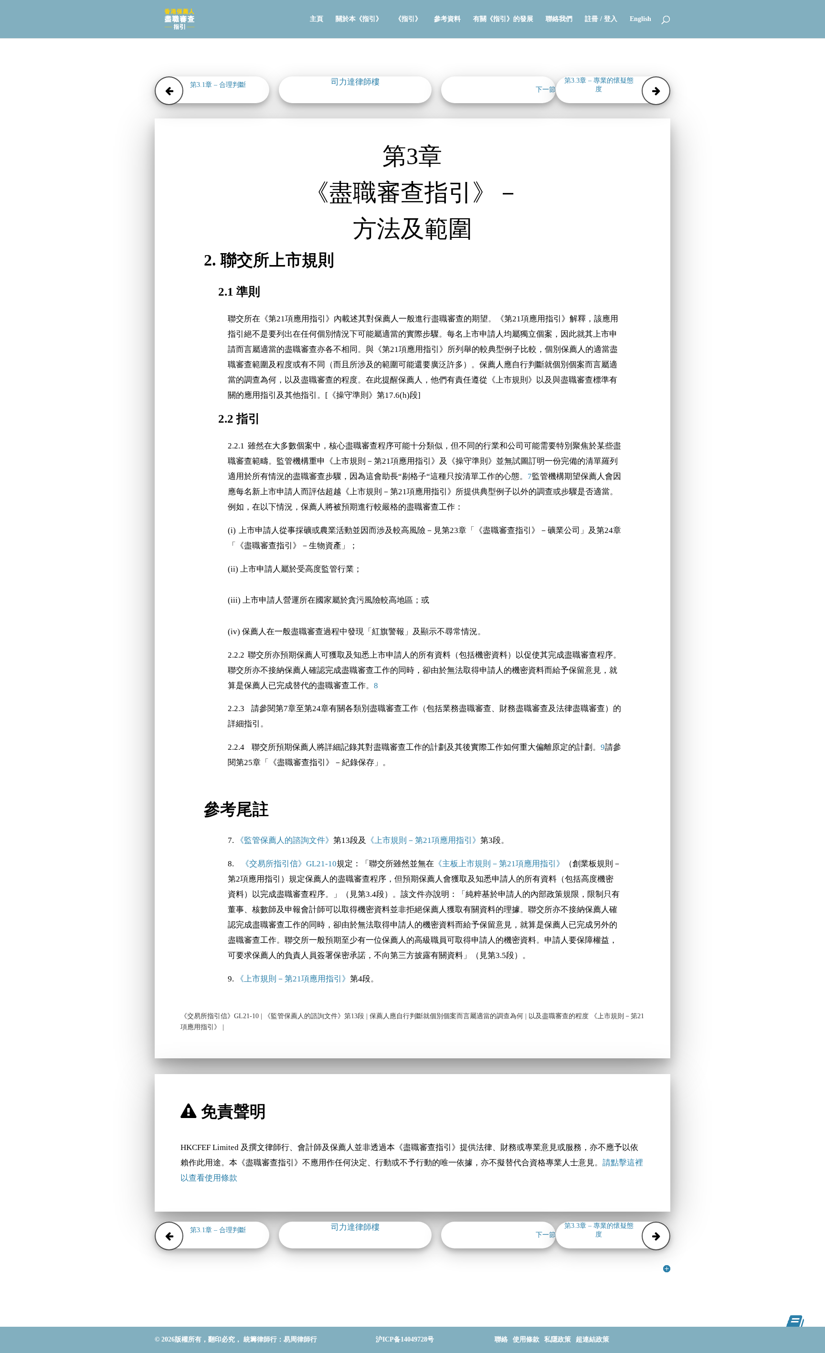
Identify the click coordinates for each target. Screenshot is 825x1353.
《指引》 (408, 19)
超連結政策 (592, 1339)
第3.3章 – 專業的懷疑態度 (599, 85)
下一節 (546, 89)
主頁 (316, 19)
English (640, 19)
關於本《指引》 (359, 19)
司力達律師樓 (355, 81)
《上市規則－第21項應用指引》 (423, 840)
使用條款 (526, 1339)
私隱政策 (557, 1339)
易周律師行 (300, 1339)
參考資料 (447, 19)
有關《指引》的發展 (503, 19)
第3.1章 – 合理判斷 (218, 84)
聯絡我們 (559, 19)
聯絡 (501, 1339)
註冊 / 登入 (601, 19)
